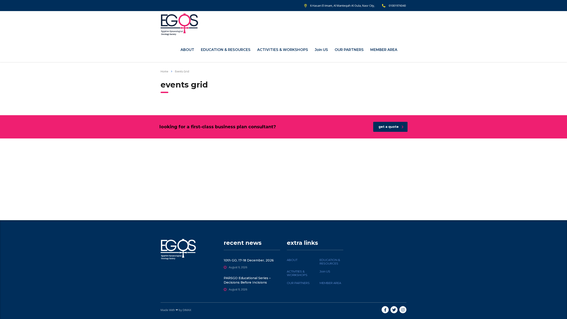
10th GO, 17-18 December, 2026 (249, 260)
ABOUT (187, 50)
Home (164, 71)
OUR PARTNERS (349, 50)
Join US (321, 50)
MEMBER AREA (383, 50)
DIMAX (187, 310)
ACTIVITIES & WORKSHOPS (282, 50)
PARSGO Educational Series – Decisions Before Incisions (247, 280)
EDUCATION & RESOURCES (225, 50)
